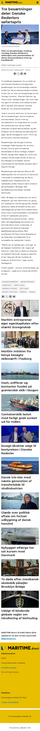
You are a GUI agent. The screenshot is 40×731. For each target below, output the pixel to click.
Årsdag (23, 292)
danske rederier (10, 282)
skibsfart (6, 285)
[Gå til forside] (17, 2)
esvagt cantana (9, 292)
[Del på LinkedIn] (21, 73)
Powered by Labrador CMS (20, 728)
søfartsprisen (27, 282)
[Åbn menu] (37, 2)
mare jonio (19, 285)
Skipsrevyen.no (8, 639)
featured (24, 288)
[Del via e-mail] (25, 73)
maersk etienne (9, 288)
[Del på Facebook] (15, 73)
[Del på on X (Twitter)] (18, 73)
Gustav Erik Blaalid (10, 702)
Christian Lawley (8, 667)
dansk (32, 292)
